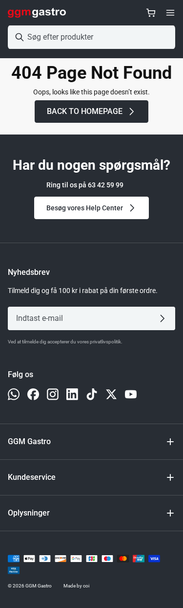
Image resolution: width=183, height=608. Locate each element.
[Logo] (37, 13)
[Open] (170, 13)
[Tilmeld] (164, 318)
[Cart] (151, 13)
